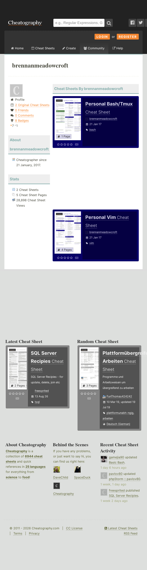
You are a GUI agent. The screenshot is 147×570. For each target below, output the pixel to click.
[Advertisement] (73, 7)
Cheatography (16, 451)
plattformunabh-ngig (120, 412)
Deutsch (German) (118, 424)
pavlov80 (115, 474)
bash (92, 129)
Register (128, 37)
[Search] (109, 23)
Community (96, 48)
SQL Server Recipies (123, 495)
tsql (37, 401)
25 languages (35, 467)
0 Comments (24, 115)
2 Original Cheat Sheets (32, 105)
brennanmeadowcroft (103, 118)
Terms (17, 533)
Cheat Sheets (44, 48)
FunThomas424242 (119, 396)
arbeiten (108, 418)
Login (102, 37)
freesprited (42, 390)
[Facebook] (132, 23)
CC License (74, 528)
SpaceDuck (82, 477)
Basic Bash (116, 462)
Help (119, 48)
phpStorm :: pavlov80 (124, 479)
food (25, 477)
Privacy (34, 533)
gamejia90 (116, 457)
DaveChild (60, 477)
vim (91, 243)
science (11, 477)
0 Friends (22, 110)
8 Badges (22, 120)
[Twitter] (141, 23)
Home (19, 48)
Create (70, 48)
